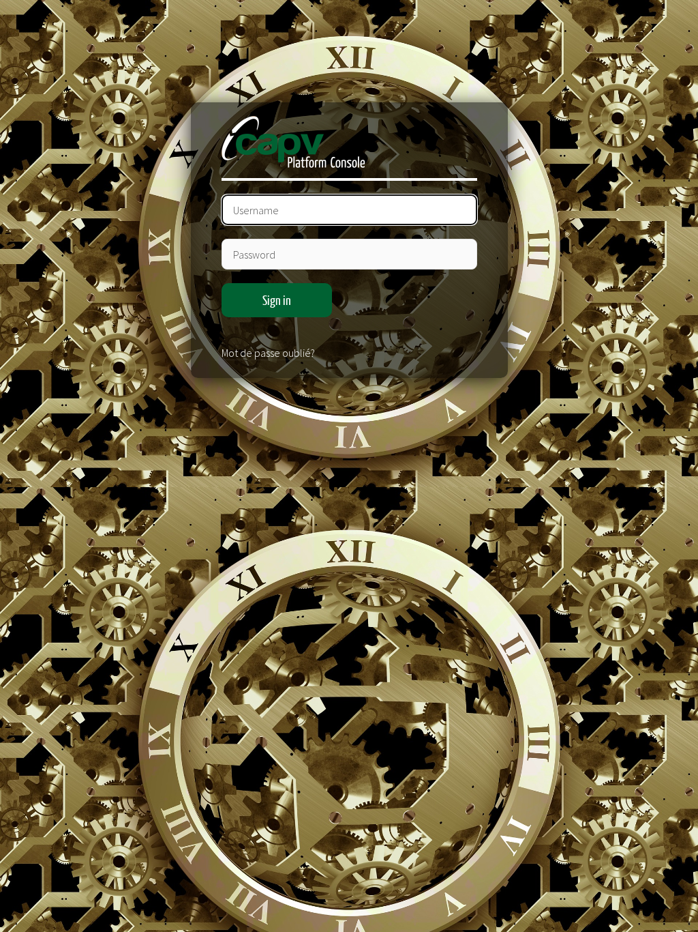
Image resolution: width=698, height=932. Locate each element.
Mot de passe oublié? (268, 353)
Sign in (276, 300)
